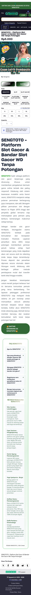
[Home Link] (11, 13)
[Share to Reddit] (23, 565)
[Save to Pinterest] (18, 565)
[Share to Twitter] (3, 565)
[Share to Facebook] (8, 565)
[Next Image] (28, 58)
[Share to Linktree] (13, 565)
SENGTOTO (6, 176)
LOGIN (23, 15)
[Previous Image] (3, 58)
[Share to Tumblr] (27, 565)
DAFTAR (23, 84)
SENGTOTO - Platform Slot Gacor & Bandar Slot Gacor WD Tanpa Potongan (15, 555)
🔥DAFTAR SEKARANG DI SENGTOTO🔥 (12, 328)
